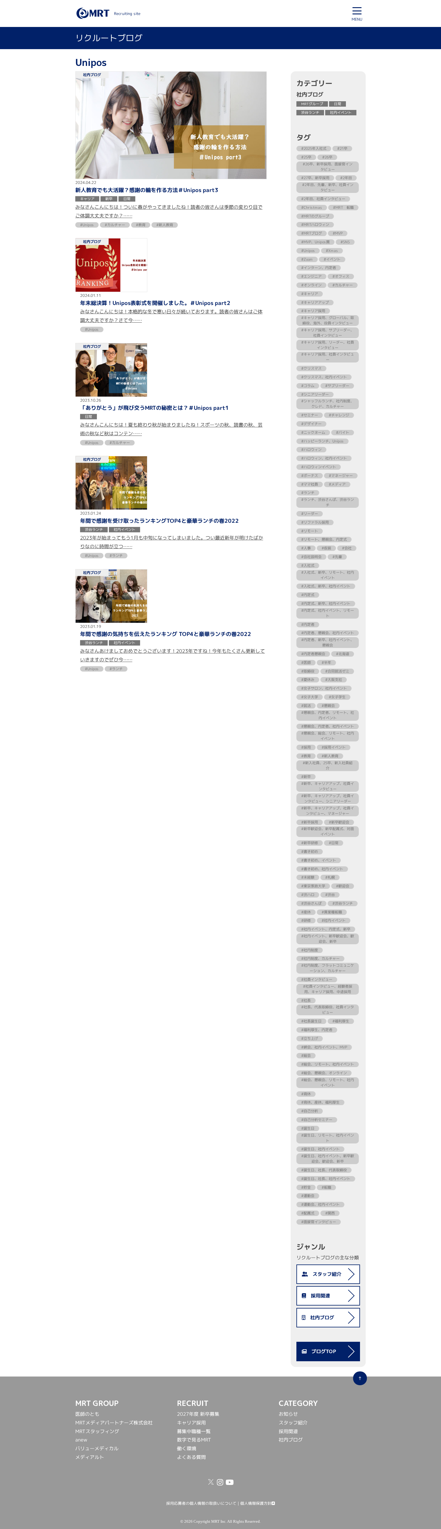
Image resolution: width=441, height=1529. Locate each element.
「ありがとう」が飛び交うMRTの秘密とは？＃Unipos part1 (154, 408)
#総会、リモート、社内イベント (327, 1064)
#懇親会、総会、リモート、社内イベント (327, 736)
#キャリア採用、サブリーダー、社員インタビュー (327, 332)
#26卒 (327, 157)
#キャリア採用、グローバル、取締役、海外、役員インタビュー (327, 320)
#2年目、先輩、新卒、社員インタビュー (327, 187)
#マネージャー (341, 475)
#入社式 (307, 565)
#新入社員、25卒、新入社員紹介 (327, 765)
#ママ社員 (309, 484)
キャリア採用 (191, 1422)
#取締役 (307, 671)
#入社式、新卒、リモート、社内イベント (327, 575)
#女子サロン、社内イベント (324, 688)
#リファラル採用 (315, 522)
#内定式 (307, 594)
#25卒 (306, 157)
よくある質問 (191, 1457)
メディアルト (89, 1457)
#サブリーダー (337, 385)
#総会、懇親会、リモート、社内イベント (327, 1082)
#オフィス (340, 276)
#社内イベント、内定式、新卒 (325, 929)
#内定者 (307, 624)
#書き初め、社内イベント (322, 868)
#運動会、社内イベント (320, 1204)
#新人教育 (330, 756)
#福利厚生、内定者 (316, 1029)
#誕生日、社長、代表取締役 (324, 1170)
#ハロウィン (311, 449)
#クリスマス (311, 368)
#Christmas (311, 207)
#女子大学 (309, 696)
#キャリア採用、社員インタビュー (327, 357)
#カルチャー (342, 285)
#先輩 (337, 556)
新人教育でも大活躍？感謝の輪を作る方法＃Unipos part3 (146, 190)
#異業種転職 (332, 911)
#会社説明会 (311, 556)
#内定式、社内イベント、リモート (327, 613)
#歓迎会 (342, 886)
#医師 (306, 662)
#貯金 (306, 1187)
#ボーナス (309, 475)
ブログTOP (321, 1351)
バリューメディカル (96, 1448)
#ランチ (307, 492)
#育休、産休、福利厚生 (320, 1102)
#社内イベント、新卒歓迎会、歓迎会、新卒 (327, 938)
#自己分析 (309, 1110)
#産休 (306, 911)
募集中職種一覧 (194, 1431)
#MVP (338, 233)
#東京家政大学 (313, 886)
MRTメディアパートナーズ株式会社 (114, 1422)
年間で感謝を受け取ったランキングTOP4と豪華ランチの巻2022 (159, 521)
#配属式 (307, 1213)
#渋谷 (330, 894)
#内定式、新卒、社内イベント (325, 603)
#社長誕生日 (311, 1021)
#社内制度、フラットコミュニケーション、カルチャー (327, 968)
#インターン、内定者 (318, 267)
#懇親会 (328, 705)
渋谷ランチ (310, 112)
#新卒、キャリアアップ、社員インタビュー (327, 786)
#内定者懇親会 (313, 653)
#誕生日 (307, 1128)
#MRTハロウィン (315, 224)
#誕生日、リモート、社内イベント (327, 1138)
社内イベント (341, 112)
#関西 (330, 1213)
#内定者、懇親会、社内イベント (327, 632)
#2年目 (346, 177)
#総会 (306, 1055)
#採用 (306, 747)
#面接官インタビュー (318, 1221)
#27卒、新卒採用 (315, 177)
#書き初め (309, 851)
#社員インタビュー (316, 979)
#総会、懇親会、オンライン (324, 1072)
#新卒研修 (309, 842)
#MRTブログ (311, 233)
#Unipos (308, 250)
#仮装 (326, 548)
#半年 (326, 662)
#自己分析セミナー (316, 1119)
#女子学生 (337, 696)
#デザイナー (311, 423)
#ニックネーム (313, 432)
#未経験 (307, 877)
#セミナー (309, 415)
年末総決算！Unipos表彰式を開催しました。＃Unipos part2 (155, 303)
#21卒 (342, 148)
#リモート (309, 531)
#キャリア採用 (313, 310)
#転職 (326, 1187)
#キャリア (309, 293)
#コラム (307, 385)
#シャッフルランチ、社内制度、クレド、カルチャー (327, 403)
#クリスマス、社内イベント (324, 377)
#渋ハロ (307, 894)
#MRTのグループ (315, 216)
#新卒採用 (309, 822)
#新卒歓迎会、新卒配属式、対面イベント (327, 831)
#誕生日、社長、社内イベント (325, 1178)
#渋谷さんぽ (311, 903)
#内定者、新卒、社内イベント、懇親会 (327, 642)
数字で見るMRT (194, 1439)
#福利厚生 (340, 1021)
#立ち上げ (309, 1038)
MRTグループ (312, 103)
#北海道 (342, 653)
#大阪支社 (333, 679)
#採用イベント (334, 747)
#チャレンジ (339, 415)
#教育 (306, 756)
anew (81, 1439)
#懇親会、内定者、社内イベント (327, 726)
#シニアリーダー (315, 394)
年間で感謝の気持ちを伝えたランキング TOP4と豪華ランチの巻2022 (165, 634)
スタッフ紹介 (324, 1274)
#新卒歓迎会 (339, 822)
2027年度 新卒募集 (198, 1414)
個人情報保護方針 (256, 1503)
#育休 (306, 1093)
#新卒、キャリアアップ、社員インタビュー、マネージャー (327, 811)
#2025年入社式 (313, 148)
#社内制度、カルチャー (320, 958)
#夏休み (307, 679)
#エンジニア (311, 276)
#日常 (333, 842)
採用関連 (318, 1295)
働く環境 (186, 1448)
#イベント (332, 259)
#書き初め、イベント (318, 860)
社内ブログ (319, 1317)
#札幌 (330, 877)
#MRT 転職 (343, 207)
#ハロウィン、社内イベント (324, 458)
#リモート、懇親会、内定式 (324, 539)
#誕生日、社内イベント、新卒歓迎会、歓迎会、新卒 (327, 1158)
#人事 (306, 548)
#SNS (345, 241)
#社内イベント (334, 920)
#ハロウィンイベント (318, 466)
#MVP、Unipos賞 (315, 241)
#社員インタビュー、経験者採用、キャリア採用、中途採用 (327, 989)
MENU (357, 19)
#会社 (347, 548)
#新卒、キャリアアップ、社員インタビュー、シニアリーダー (327, 798)
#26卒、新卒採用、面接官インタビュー (327, 166)
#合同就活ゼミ (337, 671)
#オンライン (311, 285)
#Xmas (332, 250)
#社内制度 (309, 950)
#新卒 (306, 776)
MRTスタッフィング (97, 1431)
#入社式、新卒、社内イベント (325, 586)
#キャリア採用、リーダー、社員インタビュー (327, 345)
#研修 (306, 920)
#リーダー (309, 513)
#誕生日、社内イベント (320, 1149)
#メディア (337, 484)
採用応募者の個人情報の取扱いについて (201, 1503)
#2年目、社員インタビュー (323, 198)
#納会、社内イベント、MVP (324, 1047)
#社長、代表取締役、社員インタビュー (327, 1009)
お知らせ (288, 1414)
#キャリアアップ (315, 302)
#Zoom (307, 259)
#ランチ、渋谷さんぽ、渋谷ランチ (327, 502)
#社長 (306, 1000)
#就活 (306, 705)
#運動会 (307, 1195)
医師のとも (87, 1414)
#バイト (342, 432)
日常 (337, 103)
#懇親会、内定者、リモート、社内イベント (327, 715)
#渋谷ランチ (342, 903)
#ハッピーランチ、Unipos (322, 441)
